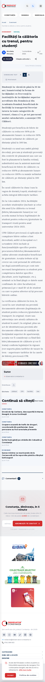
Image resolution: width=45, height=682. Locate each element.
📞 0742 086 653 (8, 642)
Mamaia (25, 15)
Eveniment (12, 22)
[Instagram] (9, 635)
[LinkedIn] (25, 635)
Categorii (7, 652)
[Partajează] (14, 385)
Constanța (9, 15)
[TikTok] (20, 635)
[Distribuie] (36, 59)
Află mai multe (25, 670)
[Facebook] (4, 635)
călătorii (14, 391)
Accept (10, 675)
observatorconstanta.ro (15, 376)
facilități (30, 391)
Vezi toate (39, 401)
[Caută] (27, 6)
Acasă (4, 22)
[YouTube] (14, 635)
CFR (22, 391)
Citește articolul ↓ (23, 59)
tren (38, 391)
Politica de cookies (27, 675)
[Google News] (30, 635)
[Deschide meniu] (40, 6)
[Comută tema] (33, 6)
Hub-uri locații (10, 655)
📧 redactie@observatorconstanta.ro (16, 640)
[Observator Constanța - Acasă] (9, 6)
